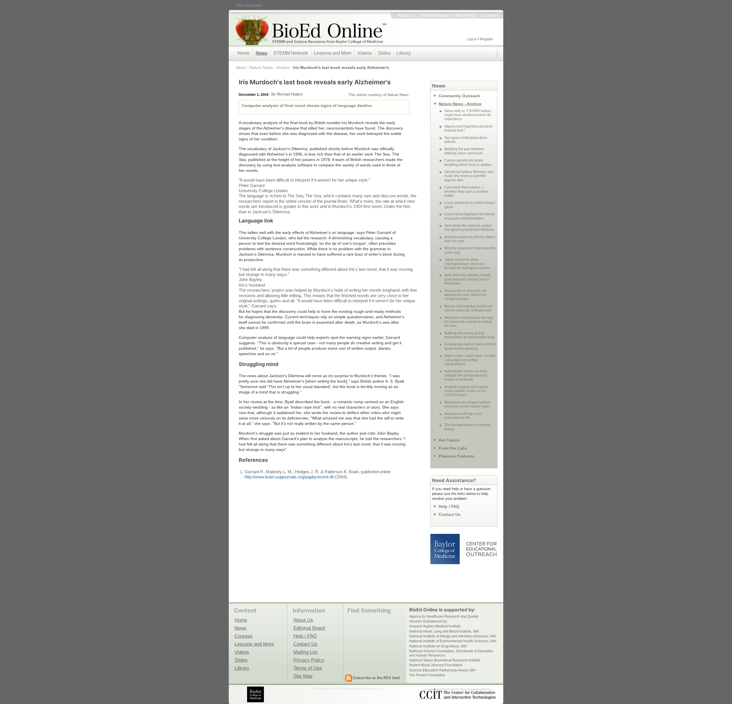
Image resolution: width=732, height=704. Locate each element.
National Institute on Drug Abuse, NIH (438, 646)
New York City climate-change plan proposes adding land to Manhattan (467, 279)
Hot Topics (449, 440)
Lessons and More (332, 53)
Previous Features (456, 456)
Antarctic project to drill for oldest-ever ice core (470, 239)
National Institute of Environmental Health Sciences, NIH (452, 641)
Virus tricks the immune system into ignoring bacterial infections (469, 228)
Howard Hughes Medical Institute (435, 626)
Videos (364, 53)
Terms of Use (307, 668)
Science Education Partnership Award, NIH (442, 670)
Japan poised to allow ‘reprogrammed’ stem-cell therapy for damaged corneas (467, 264)
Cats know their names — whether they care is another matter (466, 191)
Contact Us (449, 514)
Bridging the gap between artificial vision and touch (464, 151)
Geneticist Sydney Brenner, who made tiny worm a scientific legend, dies (469, 176)
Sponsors (490, 15)
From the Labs (453, 448)
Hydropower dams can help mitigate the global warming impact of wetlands (465, 375)
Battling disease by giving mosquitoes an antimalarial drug (469, 335)
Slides (384, 53)
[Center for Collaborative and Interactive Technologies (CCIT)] (457, 694)
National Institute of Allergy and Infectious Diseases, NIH (452, 636)
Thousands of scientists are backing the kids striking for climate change (465, 295)
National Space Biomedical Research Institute (444, 660)
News (261, 53)
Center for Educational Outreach (481, 549)
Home (243, 53)
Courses (243, 636)
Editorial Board (434, 15)
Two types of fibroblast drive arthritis (465, 140)
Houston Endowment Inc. (428, 621)
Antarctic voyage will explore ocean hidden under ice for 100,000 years (466, 391)
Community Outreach (459, 96)
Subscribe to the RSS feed (376, 678)
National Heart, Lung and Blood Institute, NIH (444, 631)
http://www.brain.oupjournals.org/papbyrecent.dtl (289, 476)
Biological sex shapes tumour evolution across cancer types (467, 404)
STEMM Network (290, 53)
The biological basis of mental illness (467, 427)
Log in (472, 39)
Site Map (302, 676)
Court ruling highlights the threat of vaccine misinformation (469, 216)
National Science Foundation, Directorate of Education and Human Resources (451, 653)
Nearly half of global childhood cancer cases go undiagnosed (468, 308)
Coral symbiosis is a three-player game (469, 205)
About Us (406, 15)
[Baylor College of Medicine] (256, 694)
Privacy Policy (308, 660)
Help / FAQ (464, 15)
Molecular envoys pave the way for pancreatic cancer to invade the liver (468, 322)
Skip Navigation (249, 5)
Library (404, 53)
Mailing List (305, 652)
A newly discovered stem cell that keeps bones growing (470, 346)
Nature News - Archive (269, 67)
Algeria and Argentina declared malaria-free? (468, 128)
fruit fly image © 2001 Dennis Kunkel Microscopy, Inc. (348, 688)
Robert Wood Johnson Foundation (436, 665)
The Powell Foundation (427, 675)
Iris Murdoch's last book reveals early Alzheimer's (341, 67)
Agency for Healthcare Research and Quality (443, 616)
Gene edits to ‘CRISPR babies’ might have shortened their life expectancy (468, 115)
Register (486, 39)
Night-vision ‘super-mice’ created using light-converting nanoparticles (470, 360)
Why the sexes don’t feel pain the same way (470, 250)
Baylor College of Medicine (445, 549)
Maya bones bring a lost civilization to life (463, 416)
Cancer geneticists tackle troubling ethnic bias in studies (468, 162)
